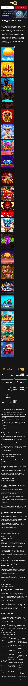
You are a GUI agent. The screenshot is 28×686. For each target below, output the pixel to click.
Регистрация (21, 7)
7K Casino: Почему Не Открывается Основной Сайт (14, 422)
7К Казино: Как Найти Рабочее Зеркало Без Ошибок (14, 414)
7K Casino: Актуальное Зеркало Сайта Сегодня (13, 412)
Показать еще (14, 361)
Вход (7, 7)
